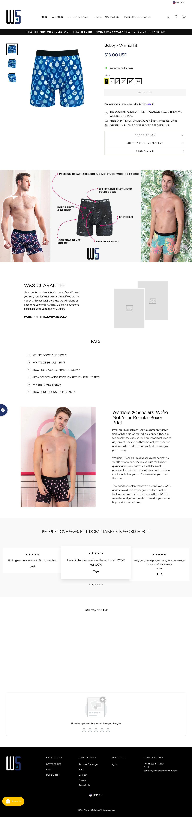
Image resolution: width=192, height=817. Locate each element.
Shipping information (145, 143)
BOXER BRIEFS (53, 764)
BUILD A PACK (78, 16)
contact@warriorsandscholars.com (160, 770)
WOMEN (57, 16)
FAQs (81, 769)
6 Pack (49, 769)
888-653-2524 (157, 763)
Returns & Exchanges (88, 764)
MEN (44, 16)
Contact (83, 774)
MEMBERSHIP (53, 774)
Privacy (82, 780)
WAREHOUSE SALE (137, 16)
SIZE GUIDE (145, 150)
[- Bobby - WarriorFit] (12, 49)
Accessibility (84, 785)
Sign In (114, 764)
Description (145, 135)
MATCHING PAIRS (106, 16)
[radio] (106, 81)
